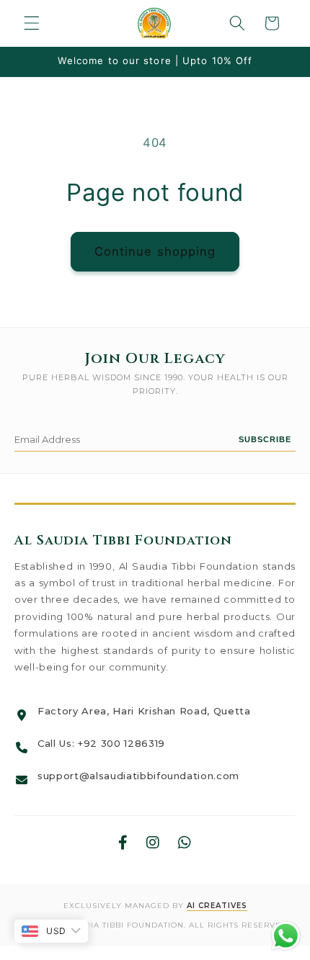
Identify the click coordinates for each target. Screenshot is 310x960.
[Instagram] (153, 843)
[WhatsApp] (185, 843)
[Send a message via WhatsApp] (286, 936)
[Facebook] (123, 843)
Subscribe (265, 439)
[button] (31, 23)
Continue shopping (155, 251)
